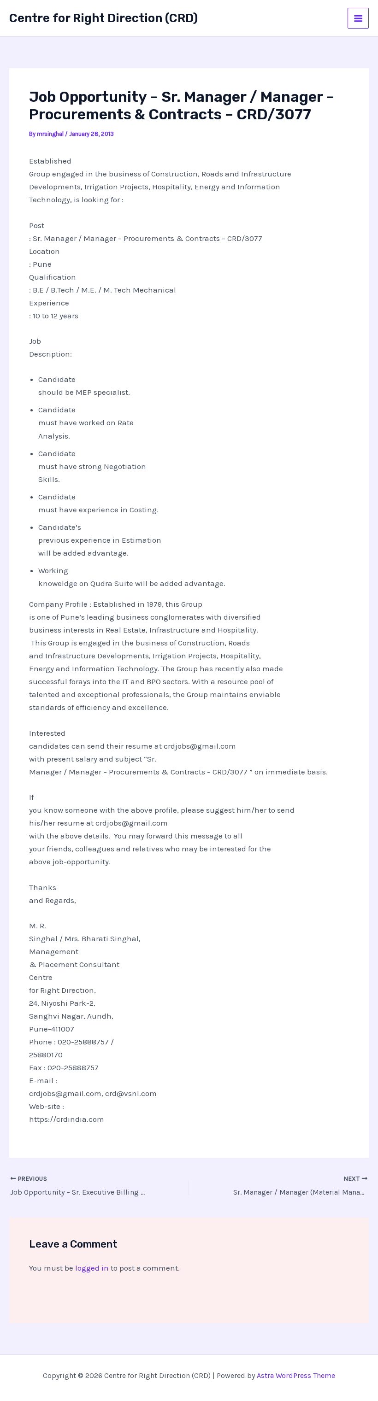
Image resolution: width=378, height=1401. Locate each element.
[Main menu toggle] (358, 18)
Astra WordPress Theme (296, 1375)
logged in (92, 1267)
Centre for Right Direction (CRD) (103, 18)
